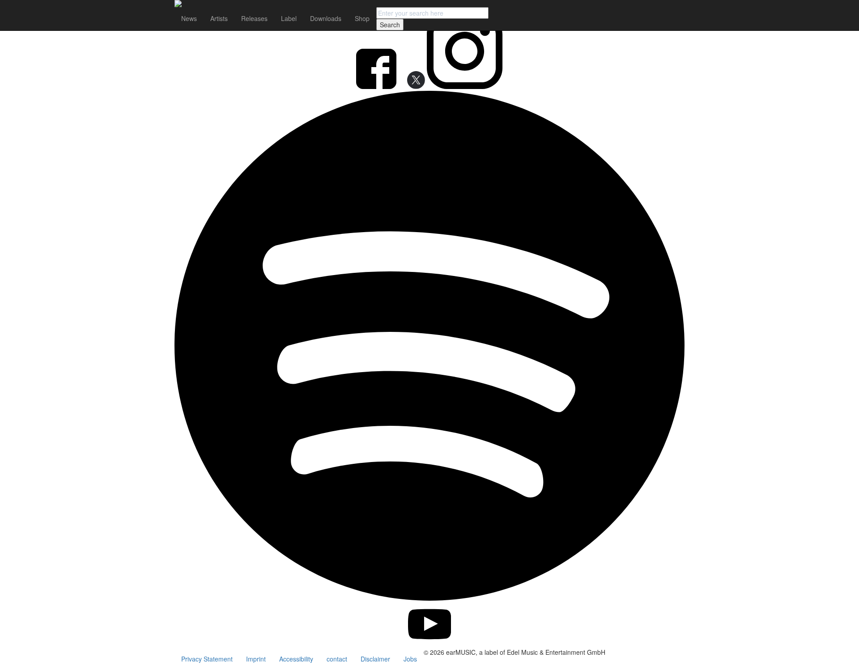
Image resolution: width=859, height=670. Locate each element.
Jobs (410, 658)
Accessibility (296, 658)
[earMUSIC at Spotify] (429, 598)
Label (289, 18)
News (189, 18)
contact (337, 658)
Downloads (325, 18)
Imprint (256, 658)
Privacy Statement (207, 658)
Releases (254, 18)
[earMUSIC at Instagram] (464, 86)
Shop (362, 18)
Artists (219, 18)
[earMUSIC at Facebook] (377, 86)
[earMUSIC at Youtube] (429, 643)
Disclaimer (375, 658)
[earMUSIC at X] (412, 86)
